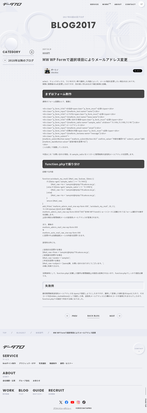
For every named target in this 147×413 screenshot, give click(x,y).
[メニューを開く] (141, 4)
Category (11, 52)
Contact (130, 4)
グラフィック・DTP (27, 363)
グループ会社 (24, 380)
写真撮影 (42, 363)
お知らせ (36, 380)
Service (94, 4)
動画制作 (53, 363)
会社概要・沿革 (9, 380)
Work (106, 4)
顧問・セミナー (66, 363)
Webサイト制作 (9, 363)
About (118, 4)
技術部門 (46, 53)
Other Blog (54, 72)
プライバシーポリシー (62, 408)
